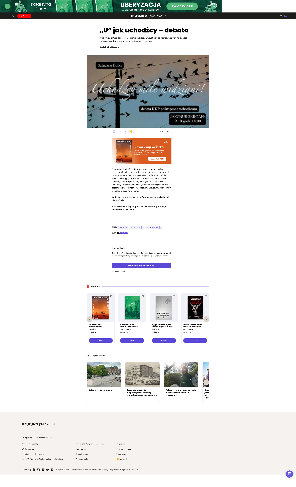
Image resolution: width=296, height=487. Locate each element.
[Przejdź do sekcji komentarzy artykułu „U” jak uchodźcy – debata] (125, 131)
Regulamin (120, 444)
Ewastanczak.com (132, 470)
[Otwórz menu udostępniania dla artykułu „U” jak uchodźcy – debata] (119, 131)
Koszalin (123, 227)
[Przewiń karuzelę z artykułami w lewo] (90, 382)
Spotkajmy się (82, 459)
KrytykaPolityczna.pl (30, 444)
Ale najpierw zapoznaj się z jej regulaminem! (149, 256)
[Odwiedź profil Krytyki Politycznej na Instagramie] (38, 469)
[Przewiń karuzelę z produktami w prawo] (206, 319)
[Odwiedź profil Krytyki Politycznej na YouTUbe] (47, 469)
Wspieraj (26, 16)
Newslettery (81, 449)
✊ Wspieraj (121, 459)
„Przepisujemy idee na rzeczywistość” (38, 437)
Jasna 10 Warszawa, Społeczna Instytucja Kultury (42, 459)
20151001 (124, 233)
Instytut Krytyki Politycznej (33, 454)
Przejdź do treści (12, 7)
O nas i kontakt (82, 454)
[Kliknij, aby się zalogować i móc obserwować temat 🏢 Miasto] (142, 227)
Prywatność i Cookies (125, 449)
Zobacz (100, 341)
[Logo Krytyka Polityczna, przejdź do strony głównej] (148, 16)
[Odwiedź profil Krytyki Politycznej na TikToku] (43, 469)
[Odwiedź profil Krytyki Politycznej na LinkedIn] (52, 469)
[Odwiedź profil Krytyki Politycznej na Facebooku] (33, 469)
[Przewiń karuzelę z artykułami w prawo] (206, 382)
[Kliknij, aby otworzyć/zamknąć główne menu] (4, 16)
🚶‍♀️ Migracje (152, 227)
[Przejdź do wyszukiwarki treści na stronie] (13, 16)
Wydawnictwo (28, 449)
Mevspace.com (114, 470)
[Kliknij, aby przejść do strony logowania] (281, 16)
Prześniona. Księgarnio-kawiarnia (90, 444)
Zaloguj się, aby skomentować (141, 265)
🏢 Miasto (135, 227)
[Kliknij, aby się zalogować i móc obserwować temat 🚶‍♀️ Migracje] (160, 227)
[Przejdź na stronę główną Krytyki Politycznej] (38, 424)
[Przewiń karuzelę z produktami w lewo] (90, 319)
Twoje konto (121, 454)
